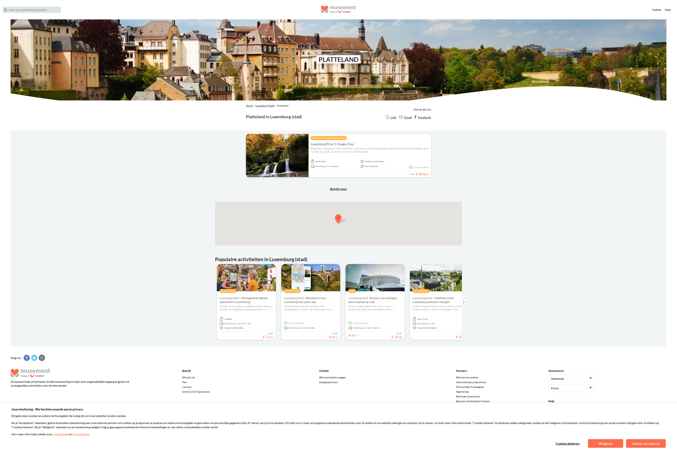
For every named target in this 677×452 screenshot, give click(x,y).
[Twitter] (33, 358)
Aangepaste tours (328, 382)
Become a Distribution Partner (473, 401)
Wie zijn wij (188, 377)
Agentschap (462, 391)
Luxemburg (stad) (264, 105)
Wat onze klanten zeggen (332, 377)
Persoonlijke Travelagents (470, 386)
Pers (184, 382)
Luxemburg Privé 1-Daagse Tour (332, 144)
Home (249, 105)
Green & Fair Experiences (196, 391)
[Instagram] (41, 358)
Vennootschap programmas (471, 382)
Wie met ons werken (467, 377)
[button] (340, 219)
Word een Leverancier (468, 396)
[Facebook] (26, 358)
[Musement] (338, 10)
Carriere (186, 386)
